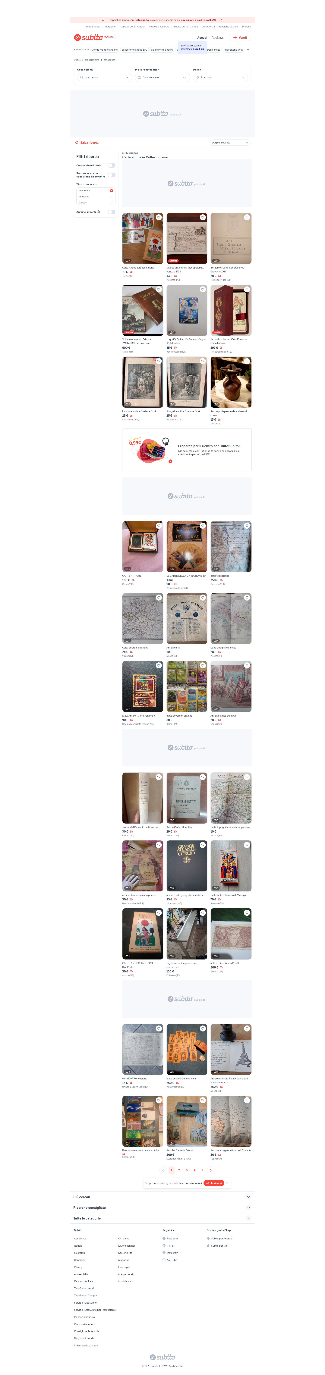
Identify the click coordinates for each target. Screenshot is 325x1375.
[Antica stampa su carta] (231, 693)
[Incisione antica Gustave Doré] (142, 390)
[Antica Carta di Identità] (187, 804)
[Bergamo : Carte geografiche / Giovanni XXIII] (231, 247)
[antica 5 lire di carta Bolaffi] (231, 942)
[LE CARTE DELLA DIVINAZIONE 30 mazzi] (187, 555)
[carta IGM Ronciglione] (142, 1058)
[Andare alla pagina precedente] (163, 1170)
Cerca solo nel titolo (88, 165)
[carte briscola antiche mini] (187, 1058)
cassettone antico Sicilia (238, 49)
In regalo (84, 196)
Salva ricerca (89, 142)
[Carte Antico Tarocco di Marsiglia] (231, 872)
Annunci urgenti (86, 212)
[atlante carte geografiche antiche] (187, 872)
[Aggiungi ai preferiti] (159, 217)
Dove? (197, 69)
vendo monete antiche (105, 49)
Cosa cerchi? (85, 69)
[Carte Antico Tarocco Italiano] (142, 247)
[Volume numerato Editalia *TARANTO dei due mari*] (142, 319)
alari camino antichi (162, 49)
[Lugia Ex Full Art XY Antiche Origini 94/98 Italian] (187, 319)
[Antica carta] (187, 625)
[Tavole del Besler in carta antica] (142, 804)
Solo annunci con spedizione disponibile (90, 174)
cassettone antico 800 (134, 49)
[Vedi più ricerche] (248, 50)
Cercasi (83, 202)
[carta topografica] (231, 555)
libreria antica (212, 49)
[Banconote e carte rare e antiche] (142, 1128)
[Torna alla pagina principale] (95, 37)
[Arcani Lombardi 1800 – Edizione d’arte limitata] (231, 319)
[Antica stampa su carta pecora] (142, 872)
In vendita (84, 190)
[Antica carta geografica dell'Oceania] (231, 1128)
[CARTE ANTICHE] (142, 555)
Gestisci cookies (83, 1281)
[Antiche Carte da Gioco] (187, 1128)
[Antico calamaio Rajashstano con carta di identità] (231, 1058)
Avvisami (216, 1183)
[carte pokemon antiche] (187, 693)
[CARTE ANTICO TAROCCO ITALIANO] (142, 942)
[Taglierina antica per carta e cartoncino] (187, 942)
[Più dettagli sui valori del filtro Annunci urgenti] (98, 212)
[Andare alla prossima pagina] (210, 1170)
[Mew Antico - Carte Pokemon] (142, 693)
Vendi (243, 37)
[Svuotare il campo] (127, 77)
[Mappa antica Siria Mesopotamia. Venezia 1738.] (187, 247)
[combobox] (104, 77)
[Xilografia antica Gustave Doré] (187, 390)
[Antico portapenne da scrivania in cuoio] (231, 390)
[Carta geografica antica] (142, 625)
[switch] (111, 165)
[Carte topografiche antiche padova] (231, 804)
